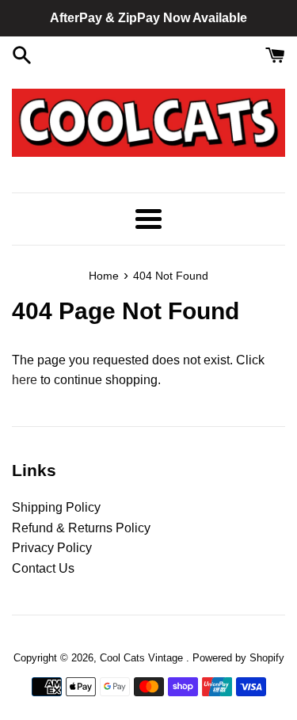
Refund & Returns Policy (81, 528)
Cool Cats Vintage (143, 658)
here (24, 380)
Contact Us (43, 568)
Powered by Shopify (238, 658)
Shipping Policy (56, 507)
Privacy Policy (52, 547)
